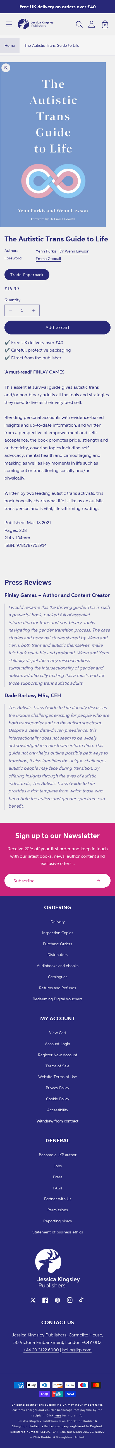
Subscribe (24, 880)
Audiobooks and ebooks (57, 965)
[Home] (36, 24)
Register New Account (57, 1054)
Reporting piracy (57, 1220)
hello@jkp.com (77, 1349)
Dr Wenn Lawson (74, 251)
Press (57, 1176)
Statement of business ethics (57, 1232)
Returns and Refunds (57, 987)
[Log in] (91, 24)
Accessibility (57, 1109)
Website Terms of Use (57, 1076)
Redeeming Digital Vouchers (57, 998)
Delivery (58, 921)
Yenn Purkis (46, 251)
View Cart (57, 1032)
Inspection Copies (57, 932)
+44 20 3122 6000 (41, 1349)
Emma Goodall (48, 258)
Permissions (57, 1209)
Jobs (58, 1165)
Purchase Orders (57, 943)
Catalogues (57, 976)
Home (9, 45)
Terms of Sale (57, 1065)
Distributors (57, 954)
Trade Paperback (27, 274)
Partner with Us (57, 1198)
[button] (8, 24)
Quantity (12, 299)
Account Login (57, 1043)
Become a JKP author (57, 1154)
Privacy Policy (57, 1087)
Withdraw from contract (57, 1121)
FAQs (57, 1188)
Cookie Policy (57, 1098)
